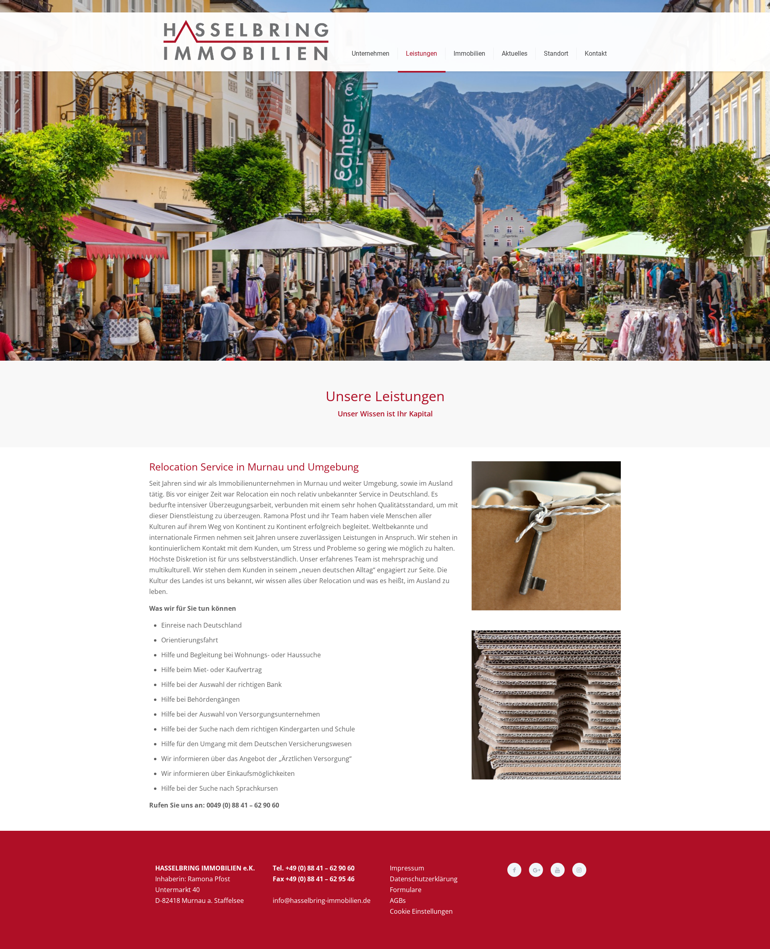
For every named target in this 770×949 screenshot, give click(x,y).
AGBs (398, 900)
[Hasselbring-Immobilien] (248, 40)
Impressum (407, 868)
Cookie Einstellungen (421, 911)
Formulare (405, 889)
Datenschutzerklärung (424, 878)
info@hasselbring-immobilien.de (322, 900)
